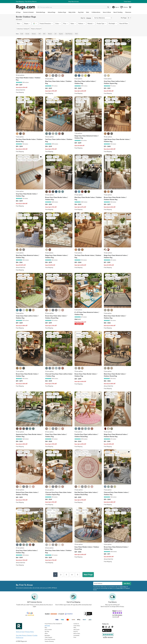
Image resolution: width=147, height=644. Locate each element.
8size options (78, 79)
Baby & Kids (72, 12)
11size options (108, 195)
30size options (49, 195)
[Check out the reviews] (108, 635)
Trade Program (48, 637)
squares (61, 33)
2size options (19, 253)
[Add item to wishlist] (41, 40)
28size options (49, 548)
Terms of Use (20, 632)
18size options (108, 137)
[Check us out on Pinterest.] (112, 627)
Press (75, 637)
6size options (107, 79)
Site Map (47, 631)
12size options (49, 253)
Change (88, 18)
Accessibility (76, 635)
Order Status (127, 1)
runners (34, 33)
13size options (108, 253)
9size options (20, 137)
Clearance (128, 12)
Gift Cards (47, 625)
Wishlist (125, 7)
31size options (79, 490)
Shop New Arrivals (73, 1)
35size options (49, 490)
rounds (27, 33)
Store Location (48, 629)
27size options (79, 195)
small (21, 33)
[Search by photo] (39, 7)
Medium (50, 33)
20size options (49, 432)
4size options (107, 544)
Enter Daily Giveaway (50, 639)
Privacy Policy (123, 586)
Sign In (117, 7)
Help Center (76, 629)
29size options (49, 79)
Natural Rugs (51, 12)
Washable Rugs (40, 12)
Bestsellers (47, 635)
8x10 (44, 33)
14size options (20, 432)
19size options (79, 371)
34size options (49, 137)
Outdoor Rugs (62, 12)
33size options (20, 75)
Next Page (88, 574)
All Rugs (18, 12)
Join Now (127, 583)
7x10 (39, 33)
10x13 (76, 33)
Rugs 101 (76, 631)
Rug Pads (81, 12)
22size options (20, 490)
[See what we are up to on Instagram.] (106, 627)
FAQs (75, 627)
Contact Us (76, 623)
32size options (49, 371)
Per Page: (123, 18)
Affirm (46, 633)
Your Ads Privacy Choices (24, 635)
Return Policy (77, 633)
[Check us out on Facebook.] (103, 627)
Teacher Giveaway (49, 641)
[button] (19, 23)
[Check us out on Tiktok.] (109, 627)
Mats (87, 12)
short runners (69, 33)
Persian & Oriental (28, 12)
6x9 (55, 33)
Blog (46, 627)
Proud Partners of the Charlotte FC (53, 623)
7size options (78, 133)
